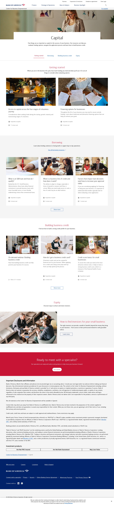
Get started (57, 369)
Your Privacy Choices (82, 477)
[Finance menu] (37, 5)
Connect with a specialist (13, 477)
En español (105, 8)
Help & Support (49, 464)
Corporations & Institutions (76, 1)
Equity (78, 56)
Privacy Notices (68, 503)
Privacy (25, 477)
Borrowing (50, 56)
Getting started (38, 55)
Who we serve (10, 464)
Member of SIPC (28, 438)
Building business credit (65, 56)
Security (32, 477)
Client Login (103, 1)
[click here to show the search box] (106, 5)
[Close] (111, 501)
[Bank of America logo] (15, 5)
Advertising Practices (66, 477)
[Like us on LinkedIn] (18, 483)
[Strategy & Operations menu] (55, 5)
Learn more (66, 334)
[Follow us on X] (22, 483)
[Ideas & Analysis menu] (70, 5)
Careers (23, 464)
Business (65, 1)
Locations (35, 464)
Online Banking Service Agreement (47, 477)
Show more (57, 209)
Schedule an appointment (91, 1)
